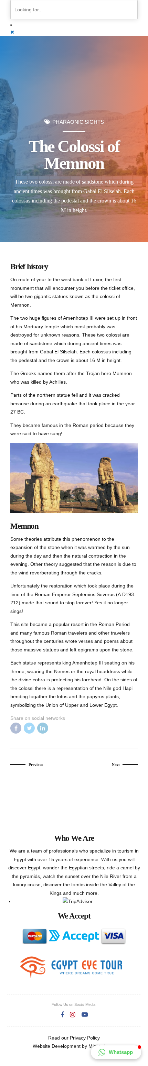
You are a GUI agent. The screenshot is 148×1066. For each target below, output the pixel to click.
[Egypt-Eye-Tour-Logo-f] (71, 967)
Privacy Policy (85, 1038)
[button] (116, 1052)
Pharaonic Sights (78, 122)
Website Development (57, 1046)
